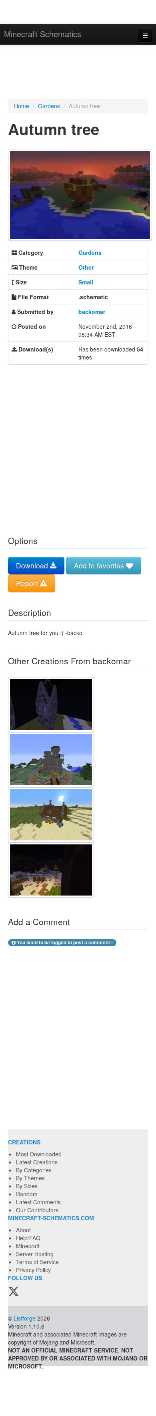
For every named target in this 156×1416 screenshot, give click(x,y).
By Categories (34, 1170)
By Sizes (27, 1186)
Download (33, 565)
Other (86, 267)
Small (85, 282)
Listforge (25, 1318)
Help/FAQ (28, 1238)
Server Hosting (35, 1254)
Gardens (49, 106)
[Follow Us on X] (13, 1292)
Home (21, 106)
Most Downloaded (39, 1154)
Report (28, 583)
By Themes (30, 1178)
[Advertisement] (78, 73)
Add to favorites (100, 565)
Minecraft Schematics (42, 34)
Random (27, 1194)
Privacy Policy (33, 1270)
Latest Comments (38, 1202)
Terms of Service (37, 1262)
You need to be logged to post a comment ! (64, 942)
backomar (91, 312)
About (23, 1230)
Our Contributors (37, 1210)
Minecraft (28, 1246)
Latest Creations (37, 1162)
